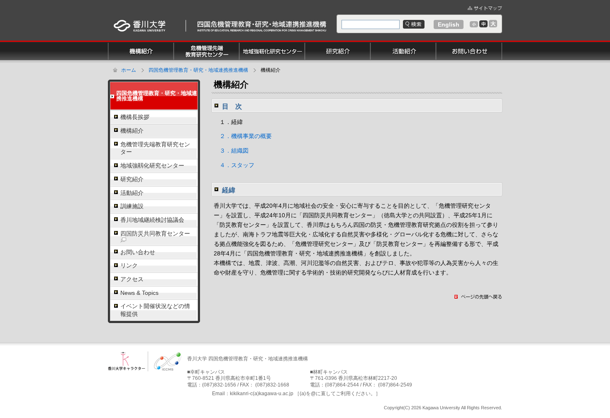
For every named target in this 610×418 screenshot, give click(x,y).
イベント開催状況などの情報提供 (155, 310)
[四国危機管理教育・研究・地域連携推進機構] (257, 20)
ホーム (128, 70)
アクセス (132, 279)
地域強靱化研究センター (152, 165)
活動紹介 (132, 193)
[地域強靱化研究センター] (272, 43)
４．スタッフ (234, 165)
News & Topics (139, 292)
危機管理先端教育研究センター (155, 148)
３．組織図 (231, 150)
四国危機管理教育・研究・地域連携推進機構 (198, 70)
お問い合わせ (137, 252)
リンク (129, 265)
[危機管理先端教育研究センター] (206, 43)
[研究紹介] (338, 43)
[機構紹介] (141, 43)
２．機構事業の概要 (243, 136)
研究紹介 (132, 179)
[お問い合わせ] (469, 43)
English (448, 24)
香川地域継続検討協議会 (152, 219)
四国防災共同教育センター (155, 233)
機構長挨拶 (134, 117)
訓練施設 (132, 206)
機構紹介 (132, 130)
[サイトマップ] (485, 7)
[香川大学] (139, 20)
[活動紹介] (403, 43)
